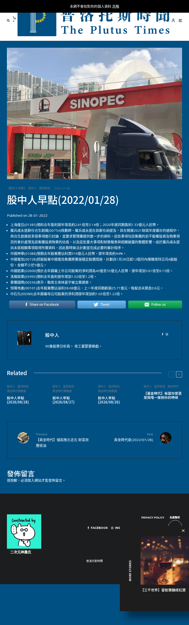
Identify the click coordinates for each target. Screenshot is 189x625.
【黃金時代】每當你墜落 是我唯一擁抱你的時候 (163, 395)
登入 (31, 480)
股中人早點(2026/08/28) (18, 400)
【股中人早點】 (16, 188)
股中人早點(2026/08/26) (109, 400)
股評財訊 (44, 188)
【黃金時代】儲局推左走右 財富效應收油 (62, 439)
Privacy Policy (152, 517)
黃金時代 (173, 386)
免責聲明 (175, 517)
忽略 (115, 6)
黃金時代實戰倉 (16, 391)
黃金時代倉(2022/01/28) (133, 437)
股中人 (33, 188)
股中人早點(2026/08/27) (63, 400)
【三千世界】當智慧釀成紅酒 (163, 589)
